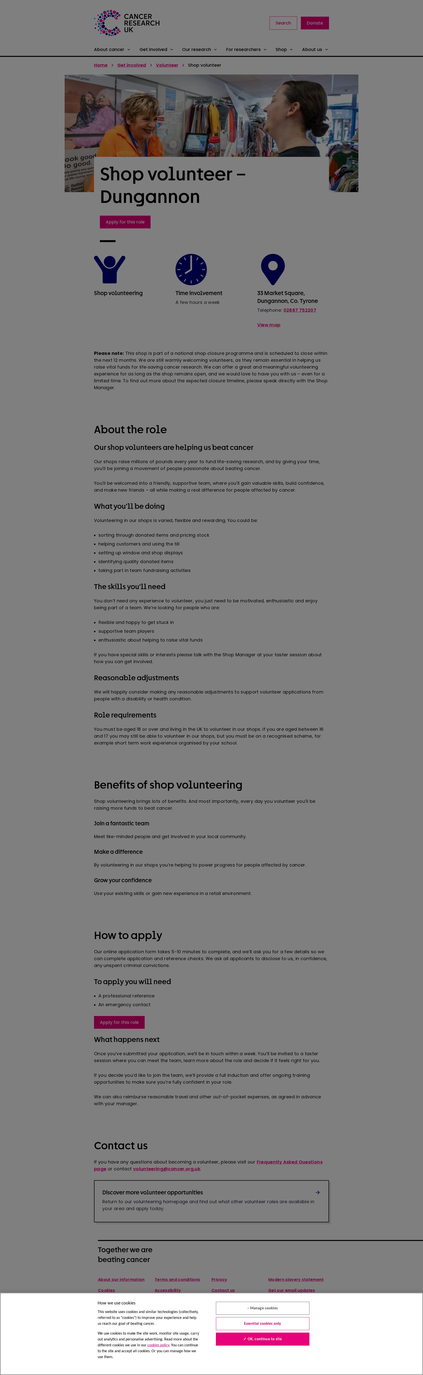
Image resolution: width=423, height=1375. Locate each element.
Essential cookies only (262, 1324)
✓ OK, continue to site (262, 1339)
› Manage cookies (262, 1308)
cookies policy (158, 1345)
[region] (211, 1334)
